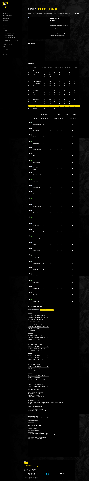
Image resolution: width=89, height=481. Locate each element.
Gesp (45, 67)
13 (28, 97)
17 (28, 106)
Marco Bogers (31, 434)
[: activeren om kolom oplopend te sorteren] (44, 118)
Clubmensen (6, 26)
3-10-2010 (30, 328)
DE (8, 54)
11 (28, 92)
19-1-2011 (30, 353)
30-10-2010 (30, 337)
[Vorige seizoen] (75, 13)
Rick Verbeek (44, 417)
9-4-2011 (30, 377)
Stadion (5, 30)
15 (28, 101)
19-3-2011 (30, 373)
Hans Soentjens (31, 430)
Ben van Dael (30, 438)
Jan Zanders (30, 433)
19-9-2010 (30, 324)
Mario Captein (31, 437)
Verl (65, 67)
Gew (56, 67)
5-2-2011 (30, 359)
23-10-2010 (30, 333)
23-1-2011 (30, 355)
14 (28, 99)
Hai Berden (30, 428)
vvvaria (5, 21)
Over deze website (8, 44)
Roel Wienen (30, 432)
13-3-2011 (30, 370)
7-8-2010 (30, 313)
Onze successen (8, 35)
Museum (5, 28)
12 (28, 94)
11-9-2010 (30, 321)
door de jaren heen (9, 33)
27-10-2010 (30, 335)
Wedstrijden (7, 16)
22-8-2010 (30, 317)
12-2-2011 (30, 362)
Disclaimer (6, 49)
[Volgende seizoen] (78, 13)
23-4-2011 (30, 382)
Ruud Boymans (60, 25)
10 (28, 90)
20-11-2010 (30, 344)
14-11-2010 (30, 342)
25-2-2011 (30, 366)
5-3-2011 (30, 368)
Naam (35, 118)
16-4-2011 (30, 379)
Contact (5, 46)
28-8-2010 (30, 319)
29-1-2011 (30, 357)
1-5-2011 (30, 384)
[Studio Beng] (62, 473)
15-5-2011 (30, 386)
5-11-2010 (30, 339)
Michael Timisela (37, 417)
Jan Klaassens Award (9, 38)
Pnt (51, 67)
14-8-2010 (30, 315)
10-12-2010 (30, 348)
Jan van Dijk (56, 33)
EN (6, 54)
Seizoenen (6, 18)
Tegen (76, 67)
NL (3, 54)
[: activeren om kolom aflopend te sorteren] (31, 118)
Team (35, 67)
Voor (70, 67)
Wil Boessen (52, 35)
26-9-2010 (30, 326)
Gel (60, 67)
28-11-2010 (30, 346)
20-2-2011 (30, 364)
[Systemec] (47, 476)
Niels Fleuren (30, 417)
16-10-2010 (30, 330)
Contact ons (38, 466)
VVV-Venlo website (27, 465)
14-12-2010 (30, 350)
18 (28, 108)
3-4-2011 (30, 375)
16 (28, 103)
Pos (29, 67)
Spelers (5, 13)
